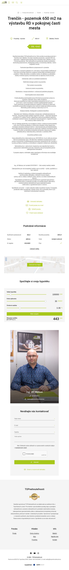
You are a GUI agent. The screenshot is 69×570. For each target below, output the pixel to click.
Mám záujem (34, 314)
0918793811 (36, 396)
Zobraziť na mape (34, 265)
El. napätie (10, 243)
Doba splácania (11, 298)
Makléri (55, 533)
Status (9, 239)
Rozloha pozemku (44, 235)
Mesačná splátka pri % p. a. (12, 318)
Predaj (14, 533)
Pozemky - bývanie (49, 12)
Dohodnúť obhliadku (36, 201)
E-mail (16, 425)
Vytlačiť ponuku (36, 209)
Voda (40, 239)
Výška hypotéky (11, 292)
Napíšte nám (54, 536)
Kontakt (55, 540)
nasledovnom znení (21, 448)
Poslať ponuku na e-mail (36, 205)
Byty (34, 536)
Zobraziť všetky (34, 249)
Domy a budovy (34, 533)
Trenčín (39, 12)
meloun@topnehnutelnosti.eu (35, 399)
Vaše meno (17, 418)
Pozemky (34, 540)
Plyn (40, 243)
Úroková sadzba (12, 305)
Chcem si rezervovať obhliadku (36, 469)
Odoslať (35, 462)
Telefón (16, 432)
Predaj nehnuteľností (28, 12)
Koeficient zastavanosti (14, 235)
